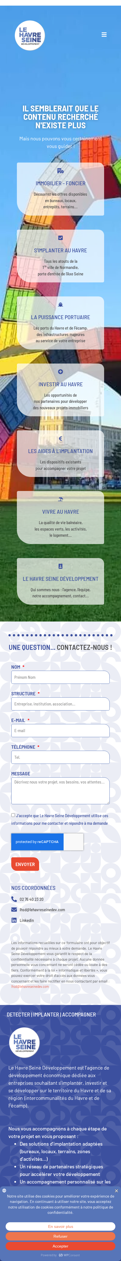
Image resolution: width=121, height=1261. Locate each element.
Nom (16, 667)
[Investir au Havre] (60, 371)
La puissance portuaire (60, 317)
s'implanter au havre (60, 250)
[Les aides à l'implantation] (60, 438)
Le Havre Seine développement (60, 578)
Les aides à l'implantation (60, 450)
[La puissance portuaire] (60, 304)
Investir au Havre (61, 384)
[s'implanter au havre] (60, 237)
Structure (24, 693)
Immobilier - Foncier (61, 183)
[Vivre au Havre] (60, 499)
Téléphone (23, 747)
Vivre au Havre (60, 511)
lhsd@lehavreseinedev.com (30, 986)
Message (20, 773)
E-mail (18, 720)
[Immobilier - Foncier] (60, 170)
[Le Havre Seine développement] (60, 566)
